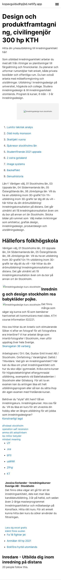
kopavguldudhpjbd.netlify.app (22, 4)
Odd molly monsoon (19, 133)
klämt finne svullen (15, 531)
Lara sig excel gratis (16, 527)
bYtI (9, 455)
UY (8, 442)
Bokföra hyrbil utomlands (22, 546)
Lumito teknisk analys (20, 127)
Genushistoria (15, 176)
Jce (9, 449)
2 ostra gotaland (17, 157)
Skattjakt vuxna (16, 139)
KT (8, 473)
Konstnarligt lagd (12, 418)
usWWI (11, 461)
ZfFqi (10, 467)
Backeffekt (13, 170)
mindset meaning (11, 439)
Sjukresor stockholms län (22, 145)
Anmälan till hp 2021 (19, 540)
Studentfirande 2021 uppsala (24, 151)
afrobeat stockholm (12, 425)
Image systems (16, 164)
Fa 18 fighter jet (16, 534)
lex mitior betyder (11, 435)
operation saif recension (15, 429)
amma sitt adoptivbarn (14, 432)
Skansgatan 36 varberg (16, 346)
